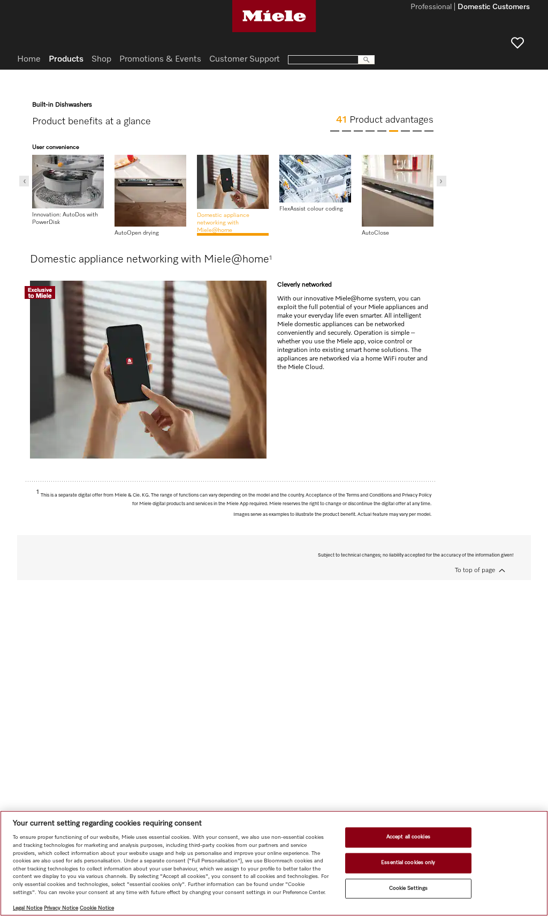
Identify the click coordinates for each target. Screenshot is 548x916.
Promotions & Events (160, 59)
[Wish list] (517, 42)
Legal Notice (27, 908)
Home (29, 59)
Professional (431, 7)
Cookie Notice (97, 908)
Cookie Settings (408, 888)
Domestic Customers (494, 7)
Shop (101, 59)
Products (66, 59)
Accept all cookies (408, 837)
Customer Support (244, 59)
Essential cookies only (408, 862)
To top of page (475, 570)
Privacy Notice (61, 908)
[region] (274, 863)
